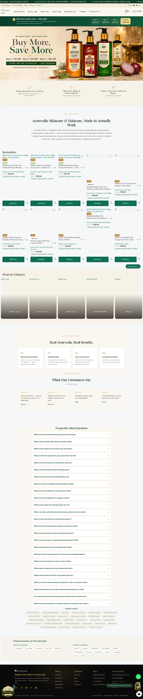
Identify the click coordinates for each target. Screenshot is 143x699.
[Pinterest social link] (136, 5)
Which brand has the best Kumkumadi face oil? (51, 477)
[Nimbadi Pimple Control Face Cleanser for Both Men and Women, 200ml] (99, 167)
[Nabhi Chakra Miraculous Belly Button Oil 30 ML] (71, 221)
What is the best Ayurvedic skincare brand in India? (53, 442)
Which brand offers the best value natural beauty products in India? (59, 589)
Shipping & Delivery (99, 675)
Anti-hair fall (94, 648)
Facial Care (63, 172)
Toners (126, 244)
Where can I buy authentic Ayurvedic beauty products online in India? (60, 512)
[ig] (21, 688)
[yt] (26, 688)
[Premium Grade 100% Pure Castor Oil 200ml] (43, 221)
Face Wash (107, 193)
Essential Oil (18, 648)
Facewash (99, 193)
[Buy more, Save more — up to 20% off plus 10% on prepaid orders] (8, 691)
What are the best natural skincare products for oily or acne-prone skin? (61, 582)
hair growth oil (118, 652)
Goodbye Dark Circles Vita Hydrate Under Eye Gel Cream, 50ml (13, 240)
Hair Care (5, 172)
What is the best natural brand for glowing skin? (52, 470)
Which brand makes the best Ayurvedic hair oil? (52, 505)
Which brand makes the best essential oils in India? (53, 547)
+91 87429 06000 (117, 678)
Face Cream (15, 244)
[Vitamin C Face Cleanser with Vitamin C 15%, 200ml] (128, 167)
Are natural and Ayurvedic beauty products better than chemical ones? (60, 596)
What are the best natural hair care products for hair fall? (55, 456)
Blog (75, 678)
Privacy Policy (97, 681)
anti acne (88, 652)
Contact (76, 681)
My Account (77, 684)
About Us (77, 675)
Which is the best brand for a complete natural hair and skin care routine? (61, 603)
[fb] (17, 688)
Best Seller (20, 172)
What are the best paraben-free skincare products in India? (56, 526)
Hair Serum (98, 222)
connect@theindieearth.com (120, 675)
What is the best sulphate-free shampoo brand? (51, 498)
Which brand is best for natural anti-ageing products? (54, 533)
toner (75, 656)
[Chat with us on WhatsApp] (138, 676)
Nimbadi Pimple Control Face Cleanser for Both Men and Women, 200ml (99, 189)
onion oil (107, 652)
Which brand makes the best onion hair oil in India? (53, 449)
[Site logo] (6, 12)
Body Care (62, 244)
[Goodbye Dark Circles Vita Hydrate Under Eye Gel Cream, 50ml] (15, 221)
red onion (85, 648)
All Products (59, 687)
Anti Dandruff (105, 648)
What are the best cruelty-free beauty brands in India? (54, 484)
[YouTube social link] (134, 5)
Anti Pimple (98, 652)
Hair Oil (12, 172)
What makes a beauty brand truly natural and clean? (53, 568)
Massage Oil (71, 244)
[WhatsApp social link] (139, 5)
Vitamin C (116, 648)
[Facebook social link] (129, 5)
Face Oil (42, 247)
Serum (70, 172)
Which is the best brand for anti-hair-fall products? (52, 519)
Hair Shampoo (43, 172)
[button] (13, 203)
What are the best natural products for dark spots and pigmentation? (59, 554)
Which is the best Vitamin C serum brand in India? (52, 491)
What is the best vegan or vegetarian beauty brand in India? (56, 540)
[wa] (36, 688)
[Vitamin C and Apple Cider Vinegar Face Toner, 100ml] (128, 221)
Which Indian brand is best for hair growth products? (53, 575)
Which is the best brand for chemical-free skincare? (53, 463)
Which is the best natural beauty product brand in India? (55, 434)
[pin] (31, 688)
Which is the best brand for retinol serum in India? (52, 561)
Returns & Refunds (99, 678)
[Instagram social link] (131, 5)
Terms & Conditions (99, 684)
